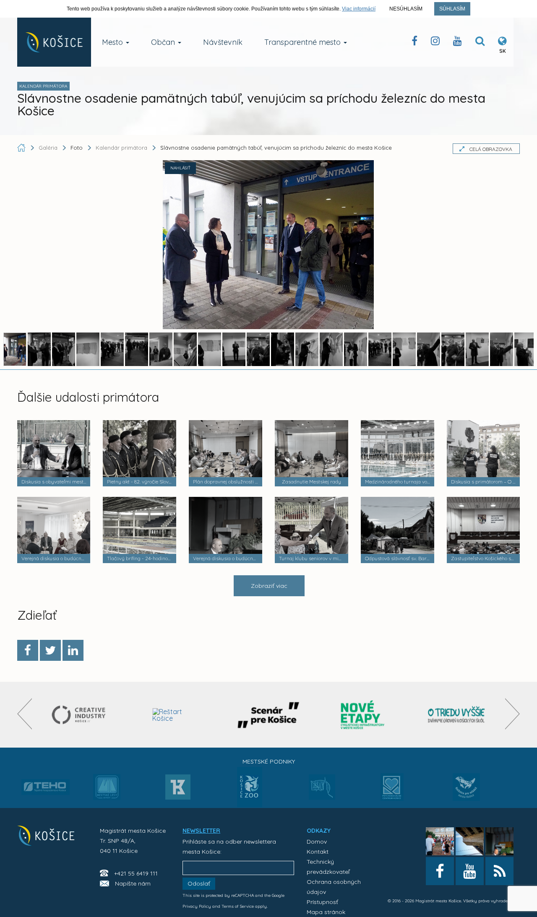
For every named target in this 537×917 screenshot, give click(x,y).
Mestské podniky (268, 761)
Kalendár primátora (121, 147)
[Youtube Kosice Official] (470, 871)
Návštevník (222, 42)
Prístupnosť (322, 902)
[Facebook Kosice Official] (414, 42)
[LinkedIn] (73, 650)
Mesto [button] (113, 42)
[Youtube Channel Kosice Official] (457, 42)
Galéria (49, 147)
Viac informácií (358, 9)
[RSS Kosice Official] (499, 871)
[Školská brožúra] (456, 714)
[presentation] (24, 714)
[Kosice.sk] (54, 42)
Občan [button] (164, 42)
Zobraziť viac (269, 586)
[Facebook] (27, 650)
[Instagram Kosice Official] (435, 42)
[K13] (177, 789)
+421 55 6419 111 (136, 873)
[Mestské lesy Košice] (106, 790)
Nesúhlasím (405, 9)
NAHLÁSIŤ (180, 168)
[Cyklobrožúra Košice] (362, 714)
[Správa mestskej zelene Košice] (322, 790)
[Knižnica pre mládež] (466, 792)
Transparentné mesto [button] (303, 42)
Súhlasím (452, 9)
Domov (317, 841)
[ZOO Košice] (249, 804)
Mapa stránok (326, 912)
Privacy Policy (196, 906)
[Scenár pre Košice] (269, 714)
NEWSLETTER (201, 830)
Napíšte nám (133, 883)
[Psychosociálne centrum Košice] (392, 792)
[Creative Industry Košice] (81, 714)
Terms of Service (238, 906)
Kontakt (317, 851)
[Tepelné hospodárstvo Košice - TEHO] (45, 780)
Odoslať (199, 883)
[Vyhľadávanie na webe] (480, 42)
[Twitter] (50, 650)
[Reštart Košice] (174, 715)
